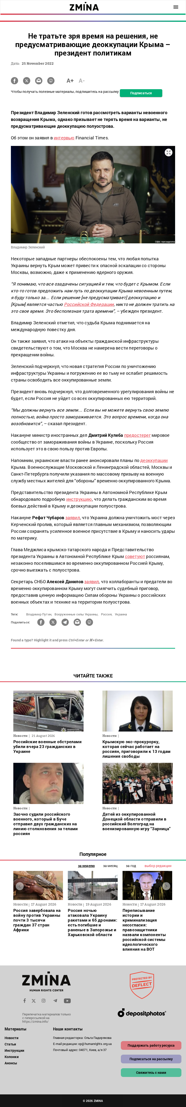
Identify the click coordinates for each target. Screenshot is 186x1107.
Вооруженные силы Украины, (76, 614)
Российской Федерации (89, 304)
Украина (121, 614)
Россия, (106, 614)
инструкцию (79, 499)
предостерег (137, 435)
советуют (135, 556)
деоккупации (154, 460)
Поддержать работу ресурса (151, 1045)
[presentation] (20, 886)
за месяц (110, 865)
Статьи (10, 1044)
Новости (11, 1037)
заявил (72, 517)
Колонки (12, 1056)
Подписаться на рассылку (151, 1059)
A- (82, 80)
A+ (70, 80)
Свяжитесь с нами (151, 1072)
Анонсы (11, 1063)
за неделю (86, 865)
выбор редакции (158, 865)
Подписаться (141, 93)
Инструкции (14, 1050)
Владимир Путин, (39, 614)
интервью (64, 138)
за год (131, 865)
